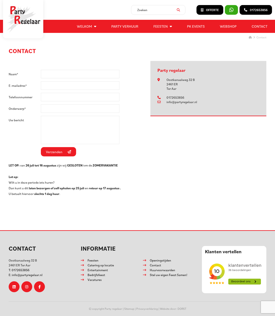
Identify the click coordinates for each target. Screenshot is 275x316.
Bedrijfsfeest (96, 275)
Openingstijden (160, 260)
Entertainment (98, 270)
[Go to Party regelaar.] (250, 37)
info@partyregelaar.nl (181, 102)
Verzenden (54, 152)
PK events (196, 26)
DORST (182, 308)
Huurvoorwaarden (162, 270)
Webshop (228, 26)
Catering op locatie (101, 265)
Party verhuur (124, 26)
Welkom (84, 26)
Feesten (160, 26)
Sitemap (129, 308)
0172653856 (175, 97)
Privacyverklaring (147, 308)
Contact (260, 26)
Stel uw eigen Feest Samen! (168, 275)
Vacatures (95, 280)
